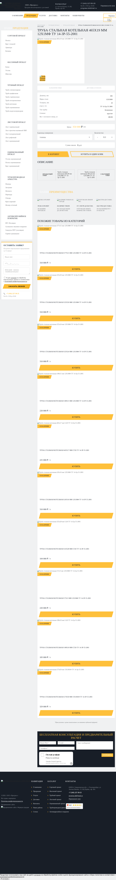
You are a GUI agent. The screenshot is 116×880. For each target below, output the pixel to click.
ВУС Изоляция (10, 223)
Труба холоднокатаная (13, 100)
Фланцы (8, 184)
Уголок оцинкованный (13, 159)
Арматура (8, 47)
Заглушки (8, 187)
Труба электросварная (12, 90)
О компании (17, 15)
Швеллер (8, 74)
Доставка (53, 15)
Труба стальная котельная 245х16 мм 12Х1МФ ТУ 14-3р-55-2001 (66, 499)
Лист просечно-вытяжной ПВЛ (16, 130)
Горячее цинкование (12, 234)
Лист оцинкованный (12, 141)
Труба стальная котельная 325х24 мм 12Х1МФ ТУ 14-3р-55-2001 (66, 351)
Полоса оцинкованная (12, 162)
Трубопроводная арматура (16, 178)
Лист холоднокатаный (13, 134)
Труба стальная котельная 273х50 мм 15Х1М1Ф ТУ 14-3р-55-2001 (66, 697)
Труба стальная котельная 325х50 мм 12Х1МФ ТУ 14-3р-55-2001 (66, 302)
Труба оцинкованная (12, 107)
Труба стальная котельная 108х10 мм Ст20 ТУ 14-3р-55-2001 (64, 647)
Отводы (8, 198)
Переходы (8, 194)
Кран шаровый (10, 201)
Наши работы (78, 15)
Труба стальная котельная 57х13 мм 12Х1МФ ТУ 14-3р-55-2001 (65, 598)
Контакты (65, 15)
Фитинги (8, 191)
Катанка (8, 51)
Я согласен (5, 879)
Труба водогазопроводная (14, 111)
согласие (14, 278)
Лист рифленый (10, 137)
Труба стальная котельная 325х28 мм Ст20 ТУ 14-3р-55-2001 (64, 549)
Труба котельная (10, 104)
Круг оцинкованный (12, 166)
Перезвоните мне (108, 6)
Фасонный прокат (16, 62)
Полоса (7, 40)
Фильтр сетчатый (11, 205)
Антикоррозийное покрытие (16, 217)
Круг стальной (10, 44)
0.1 (104, 137)
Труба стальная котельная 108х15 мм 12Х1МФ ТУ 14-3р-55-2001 (66, 401)
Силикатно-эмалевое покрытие (16, 227)
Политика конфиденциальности (12, 801)
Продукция (31, 15)
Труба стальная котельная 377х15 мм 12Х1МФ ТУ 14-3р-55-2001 (66, 253)
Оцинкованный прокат (15, 153)
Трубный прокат (15, 85)
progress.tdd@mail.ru (89, 8)
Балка (7, 67)
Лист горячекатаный (12, 127)
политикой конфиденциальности (16, 281)
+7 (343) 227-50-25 (88, 3)
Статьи (35, 812)
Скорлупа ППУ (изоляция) (14, 230)
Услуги (42, 15)
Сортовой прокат (16, 36)
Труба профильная (11, 93)
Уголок (7, 70)
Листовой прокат (16, 122)
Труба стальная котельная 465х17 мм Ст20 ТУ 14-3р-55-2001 (64, 450)
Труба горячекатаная (12, 97)
